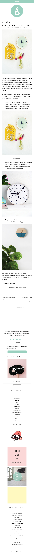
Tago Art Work (17, 542)
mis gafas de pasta (17, 529)
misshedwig (17, 531)
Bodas (17, 394)
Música (17, 404)
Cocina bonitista (17, 396)
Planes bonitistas (17, 410)
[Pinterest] (20, 339)
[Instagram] (23, 339)
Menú (17, 1)
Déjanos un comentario (22, 27)
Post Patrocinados (17, 412)
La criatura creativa (17, 519)
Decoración (17, 398)
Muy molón (17, 533)
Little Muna (17, 525)
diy (21, 287)
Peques (17, 408)
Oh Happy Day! (17, 538)
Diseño (17, 400)
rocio (15, 27)
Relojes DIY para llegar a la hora (17, 26)
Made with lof (17, 527)
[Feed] (10, 339)
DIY (15, 287)
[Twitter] (13, 339)
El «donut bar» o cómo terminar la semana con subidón (26, 299)
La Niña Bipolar (17, 521)
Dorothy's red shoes (17, 513)
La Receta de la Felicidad (17, 523)
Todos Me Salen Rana (17, 544)
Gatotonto (17, 517)
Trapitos (17, 416)
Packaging (17, 406)
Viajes (17, 418)
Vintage (17, 420)
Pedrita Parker (17, 540)
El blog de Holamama (17, 515)
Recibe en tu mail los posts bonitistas (17, 346)
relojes (24, 287)
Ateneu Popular (17, 511)
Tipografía (17, 414)
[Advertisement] (17, 495)
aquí (19, 158)
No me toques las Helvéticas (17, 536)
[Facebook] (17, 339)
